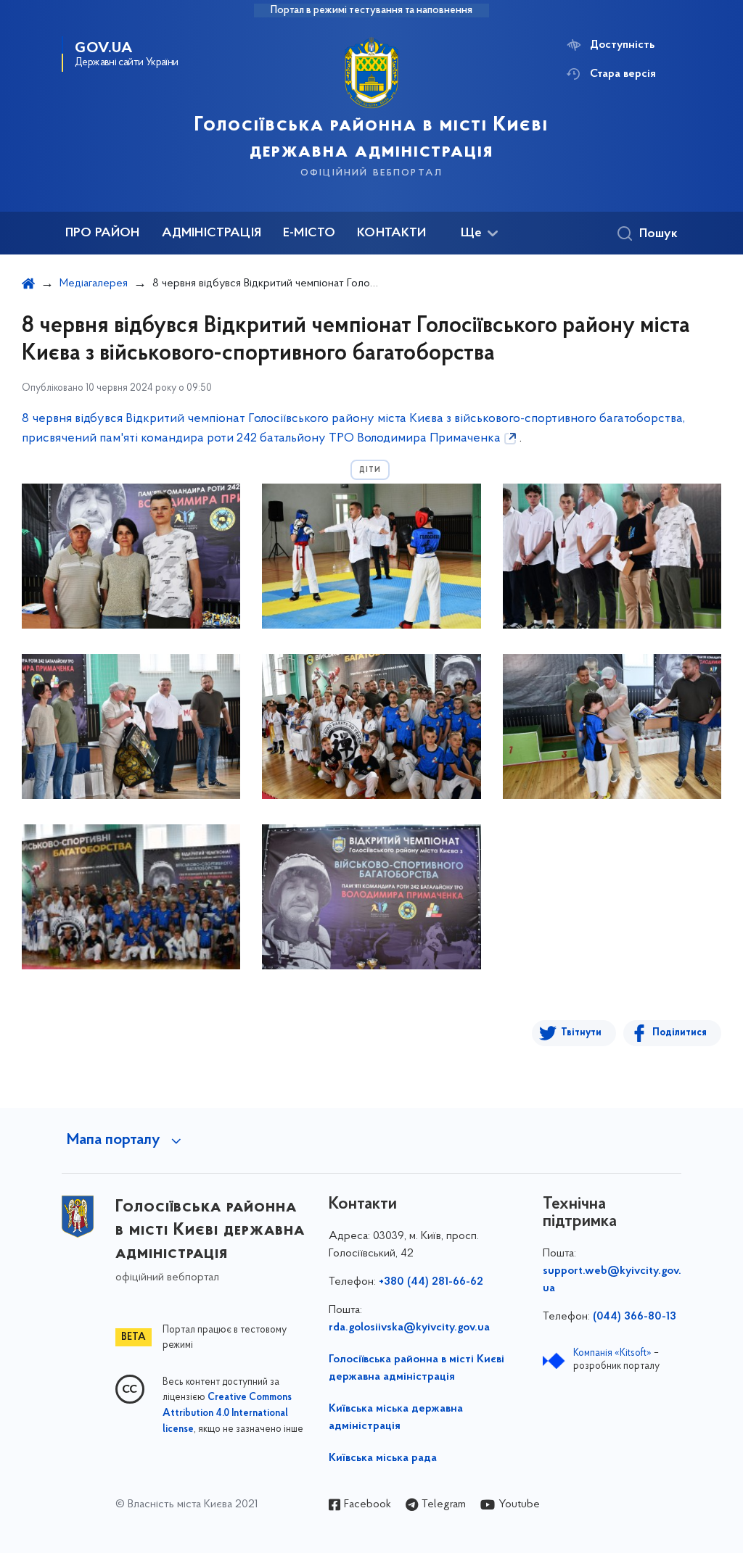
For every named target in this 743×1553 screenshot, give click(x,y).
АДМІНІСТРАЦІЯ (211, 233)
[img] (131, 556)
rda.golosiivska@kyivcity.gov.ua (409, 1327)
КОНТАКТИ (391, 233)
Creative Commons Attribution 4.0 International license (227, 1414)
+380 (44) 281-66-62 (431, 1282)
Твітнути (581, 1032)
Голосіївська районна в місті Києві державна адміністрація (416, 1368)
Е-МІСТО (309, 233)
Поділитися (679, 1032)
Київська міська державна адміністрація (396, 1417)
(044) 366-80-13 (634, 1316)
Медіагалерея (93, 283)
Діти (370, 470)
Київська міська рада (383, 1458)
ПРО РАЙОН (102, 233)
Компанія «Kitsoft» (612, 1353)
